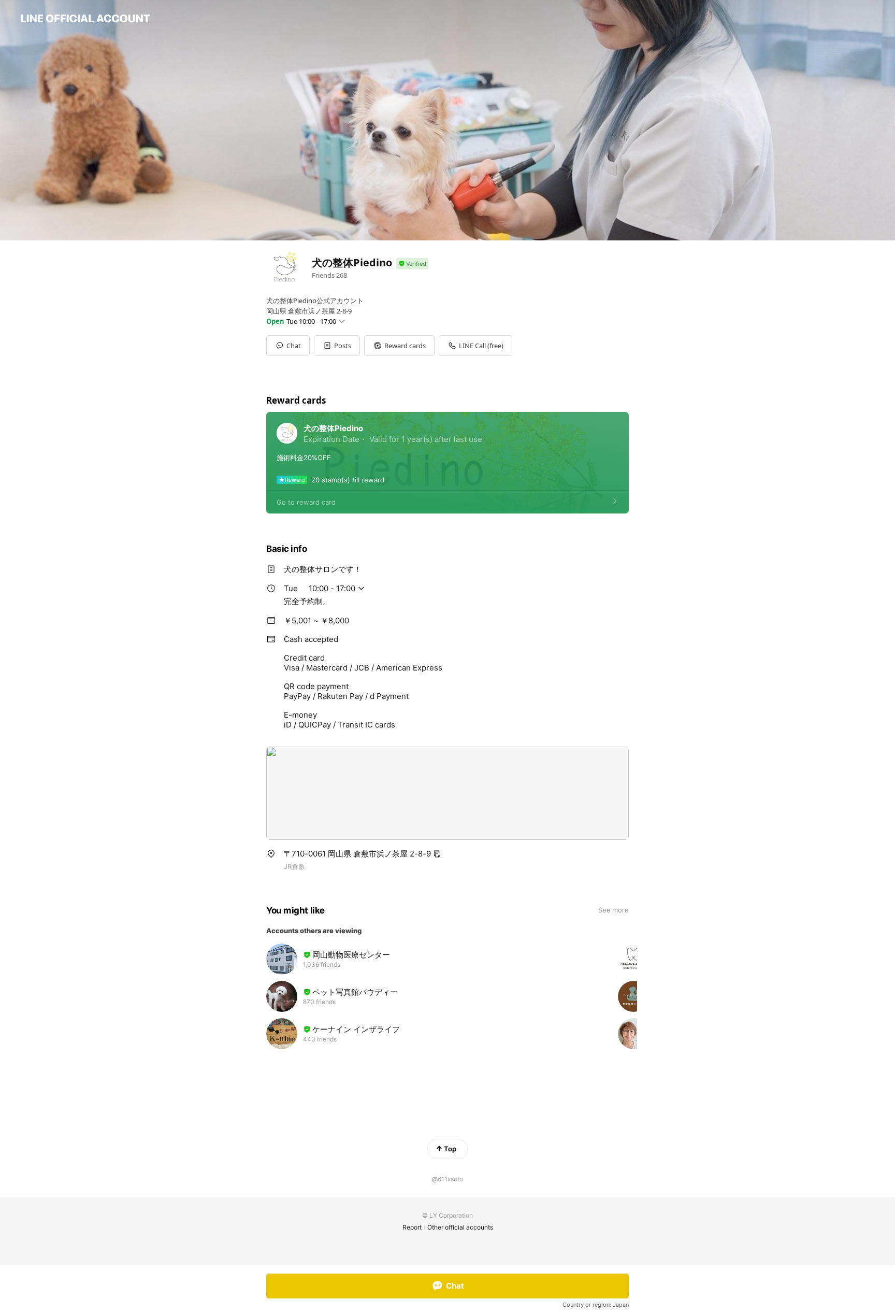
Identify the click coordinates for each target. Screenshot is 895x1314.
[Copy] (437, 854)
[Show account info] (412, 264)
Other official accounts (460, 1227)
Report (412, 1227)
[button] (337, 345)
